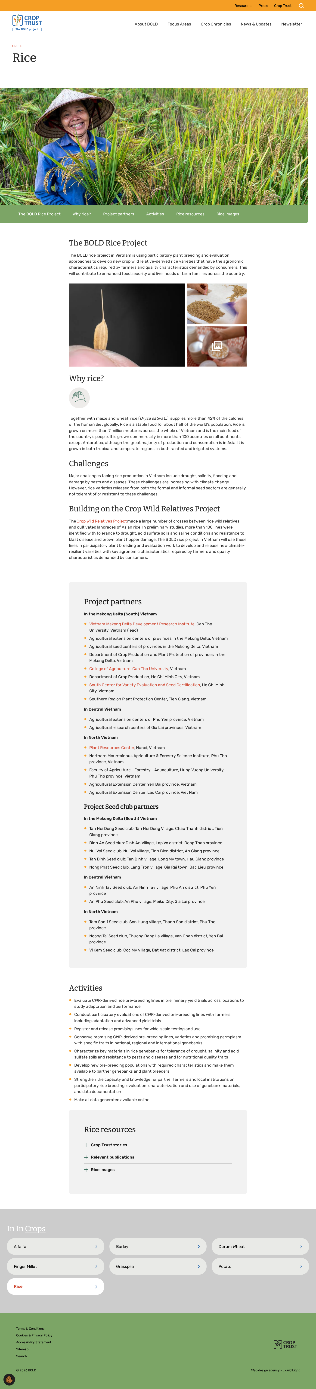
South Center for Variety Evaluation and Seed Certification (144, 685)
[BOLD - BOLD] (27, 22)
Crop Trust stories (109, 1145)
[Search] (301, 5)
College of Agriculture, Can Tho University (128, 668)
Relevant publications (112, 1157)
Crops (35, 1228)
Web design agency (265, 1370)
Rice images (103, 1169)
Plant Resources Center (111, 747)
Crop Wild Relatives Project (102, 521)
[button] (9, 1379)
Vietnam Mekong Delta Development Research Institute (142, 624)
